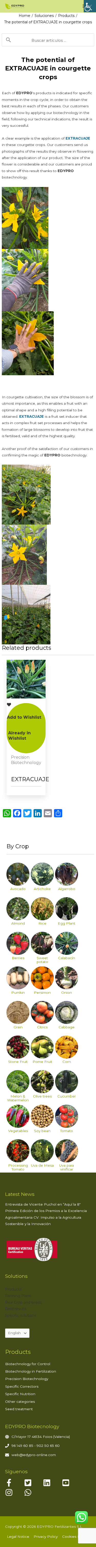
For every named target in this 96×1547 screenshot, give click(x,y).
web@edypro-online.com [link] (34, 1455)
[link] (90, 6)
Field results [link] (15, 1308)
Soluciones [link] (44, 15)
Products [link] (66, 15)
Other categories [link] (20, 1401)
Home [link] (24, 15)
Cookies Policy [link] (75, 1536)
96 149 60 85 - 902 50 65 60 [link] (36, 1446)
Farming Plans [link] (18, 1295)
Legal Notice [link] (18, 1536)
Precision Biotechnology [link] (26, 1379)
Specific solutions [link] (20, 1315)
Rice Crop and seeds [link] (23, 1302)
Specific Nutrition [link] (20, 1394)
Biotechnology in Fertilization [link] (30, 1371)
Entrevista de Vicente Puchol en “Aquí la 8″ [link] (43, 1204)
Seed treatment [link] (19, 1409)
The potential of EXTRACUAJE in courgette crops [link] (48, 22)
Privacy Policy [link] (46, 1536)
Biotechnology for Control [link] (27, 1364)
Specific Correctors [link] (21, 1386)
